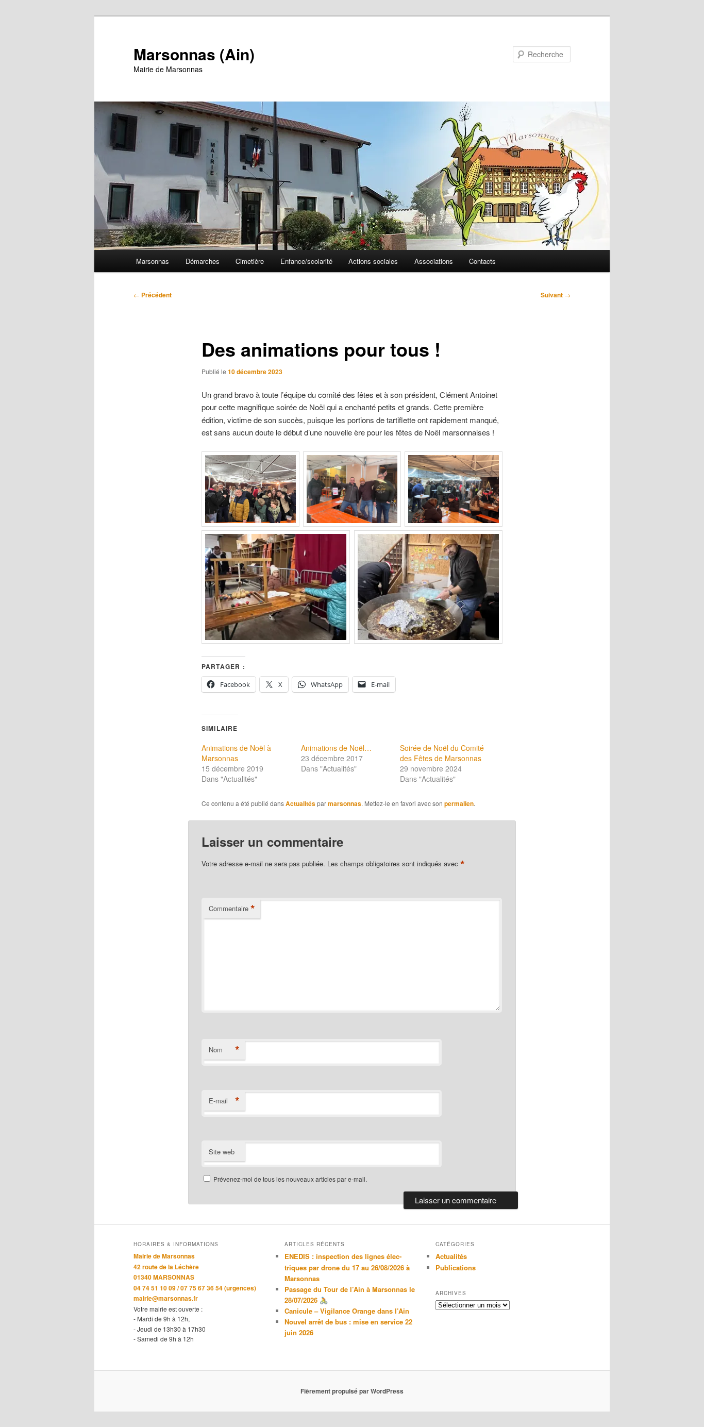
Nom (224, 1050)
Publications (455, 1267)
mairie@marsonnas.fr (165, 1298)
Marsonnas (152, 261)
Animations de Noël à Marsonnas (236, 753)
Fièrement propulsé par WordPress (352, 1391)
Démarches (203, 261)
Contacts (482, 261)
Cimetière (250, 261)
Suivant (556, 294)
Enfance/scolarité (306, 261)
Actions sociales (373, 261)
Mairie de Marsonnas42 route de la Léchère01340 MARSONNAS (166, 1266)
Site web (221, 1151)
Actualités (300, 803)
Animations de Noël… (336, 748)
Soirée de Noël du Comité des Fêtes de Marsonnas (442, 753)
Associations (433, 261)
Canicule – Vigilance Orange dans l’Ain (346, 1311)
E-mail (224, 1101)
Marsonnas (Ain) (194, 54)
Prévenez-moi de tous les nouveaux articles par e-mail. (290, 1178)
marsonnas (344, 803)
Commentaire (232, 908)
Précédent (152, 294)
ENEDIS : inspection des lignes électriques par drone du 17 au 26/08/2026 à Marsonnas (347, 1267)
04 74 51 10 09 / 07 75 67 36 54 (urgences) (194, 1287)
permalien (459, 803)
